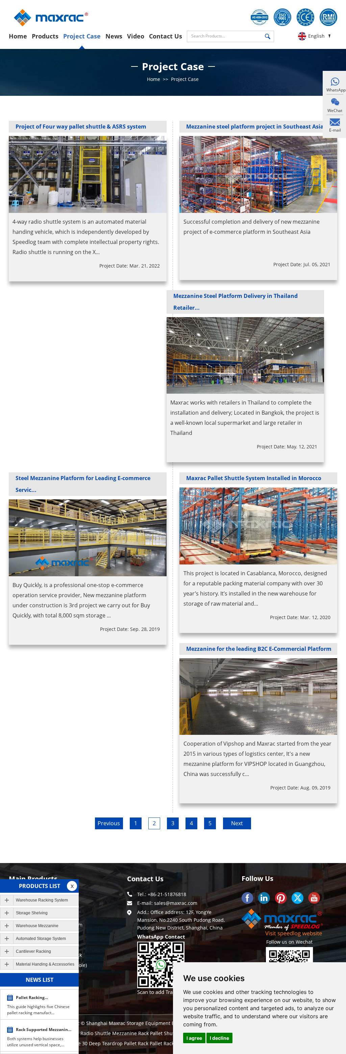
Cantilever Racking (33, 951)
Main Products (33, 878)
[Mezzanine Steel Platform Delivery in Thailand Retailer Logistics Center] (245, 355)
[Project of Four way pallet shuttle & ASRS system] (88, 174)
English (316, 36)
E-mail (335, 130)
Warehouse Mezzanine (37, 925)
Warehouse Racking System (42, 900)
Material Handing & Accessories (45, 964)
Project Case (82, 36)
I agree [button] (194, 1038)
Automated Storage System (41, 938)
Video (135, 36)
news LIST (39, 979)
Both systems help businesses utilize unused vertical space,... (35, 1042)
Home (18, 36)
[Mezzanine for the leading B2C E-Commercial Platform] (258, 696)
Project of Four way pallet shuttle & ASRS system (81, 126)
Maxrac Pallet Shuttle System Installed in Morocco (253, 478)
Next (237, 823)
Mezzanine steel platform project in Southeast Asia (255, 126)
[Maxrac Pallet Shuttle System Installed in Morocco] (258, 526)
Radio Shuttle (96, 1033)
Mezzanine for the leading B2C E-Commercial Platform (258, 649)
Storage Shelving (32, 913)
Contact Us (165, 36)
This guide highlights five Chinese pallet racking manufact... (38, 1010)
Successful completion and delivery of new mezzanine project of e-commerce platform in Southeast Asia (251, 226)
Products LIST (39, 886)
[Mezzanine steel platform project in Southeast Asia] (258, 174)
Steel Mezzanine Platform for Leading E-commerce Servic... (83, 484)
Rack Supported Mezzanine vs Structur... (43, 1030)
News (113, 36)
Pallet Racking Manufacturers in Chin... (40, 998)
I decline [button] (219, 1038)
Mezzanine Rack (131, 1033)
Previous (109, 823)
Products (45, 36)
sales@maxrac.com (175, 903)
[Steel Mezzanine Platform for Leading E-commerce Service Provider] (88, 537)
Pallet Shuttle (165, 1033)
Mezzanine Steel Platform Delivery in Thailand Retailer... (235, 301)
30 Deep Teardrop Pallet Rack (116, 1043)
